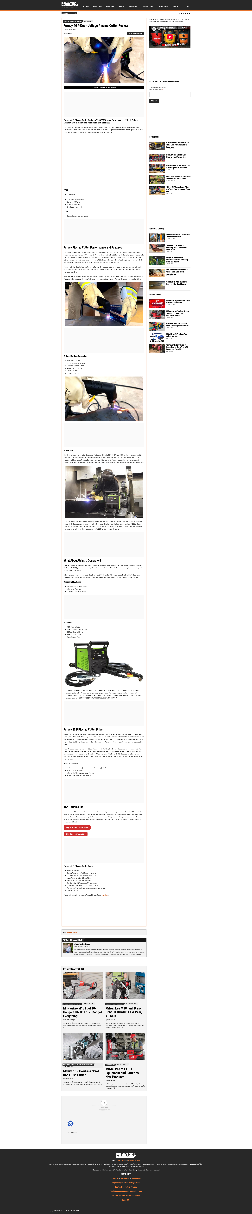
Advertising (125, 1178)
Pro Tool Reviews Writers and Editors (126, 1196)
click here (105, 895)
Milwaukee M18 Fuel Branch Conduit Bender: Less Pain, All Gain (124, 1012)
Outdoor (121, 6)
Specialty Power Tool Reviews (73, 21)
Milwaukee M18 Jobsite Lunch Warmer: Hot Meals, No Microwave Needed (177, 313)
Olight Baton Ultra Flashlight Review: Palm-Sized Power (176, 283)
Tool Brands (136, 1178)
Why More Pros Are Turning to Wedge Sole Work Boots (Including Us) (177, 271)
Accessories (133, 6)
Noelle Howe (111, 1019)
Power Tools (97, 6)
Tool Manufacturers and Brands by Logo (126, 1191)
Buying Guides (163, 6)
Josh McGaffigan (70, 29)
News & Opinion (110, 1065)
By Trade (86, 6)
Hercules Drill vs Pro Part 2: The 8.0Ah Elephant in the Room (177, 166)
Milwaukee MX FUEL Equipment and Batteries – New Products (123, 1073)
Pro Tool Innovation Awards (126, 1187)
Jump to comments (136, 33)
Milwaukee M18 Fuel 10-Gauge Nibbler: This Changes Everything (82, 1012)
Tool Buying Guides (132, 1183)
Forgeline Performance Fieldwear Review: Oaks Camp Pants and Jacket (177, 259)
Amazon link (155, 21)
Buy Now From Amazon (75, 834)
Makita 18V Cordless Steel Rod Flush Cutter (81, 1073)
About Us (175, 6)
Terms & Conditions (134, 1160)
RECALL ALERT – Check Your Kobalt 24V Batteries (177, 335)
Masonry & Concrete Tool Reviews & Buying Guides (78, 1064)
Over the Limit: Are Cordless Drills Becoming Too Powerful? (177, 324)
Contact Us (126, 1200)
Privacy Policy (121, 1160)
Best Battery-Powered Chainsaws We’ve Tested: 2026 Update (178, 177)
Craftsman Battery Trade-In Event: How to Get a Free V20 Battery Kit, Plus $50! (177, 347)
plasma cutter (72, 932)
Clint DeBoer (111, 1080)
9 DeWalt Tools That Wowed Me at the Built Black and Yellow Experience (177, 144)
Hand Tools (110, 6)
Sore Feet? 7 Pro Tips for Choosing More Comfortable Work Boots (176, 247)
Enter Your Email (156, 90)
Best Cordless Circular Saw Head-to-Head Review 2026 (176, 156)
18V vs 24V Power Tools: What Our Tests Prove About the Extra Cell (178, 189)
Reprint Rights (117, 1183)
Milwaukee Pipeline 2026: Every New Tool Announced (178, 301)
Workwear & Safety (148, 6)
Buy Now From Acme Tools (77, 827)
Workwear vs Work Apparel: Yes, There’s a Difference (178, 235)
